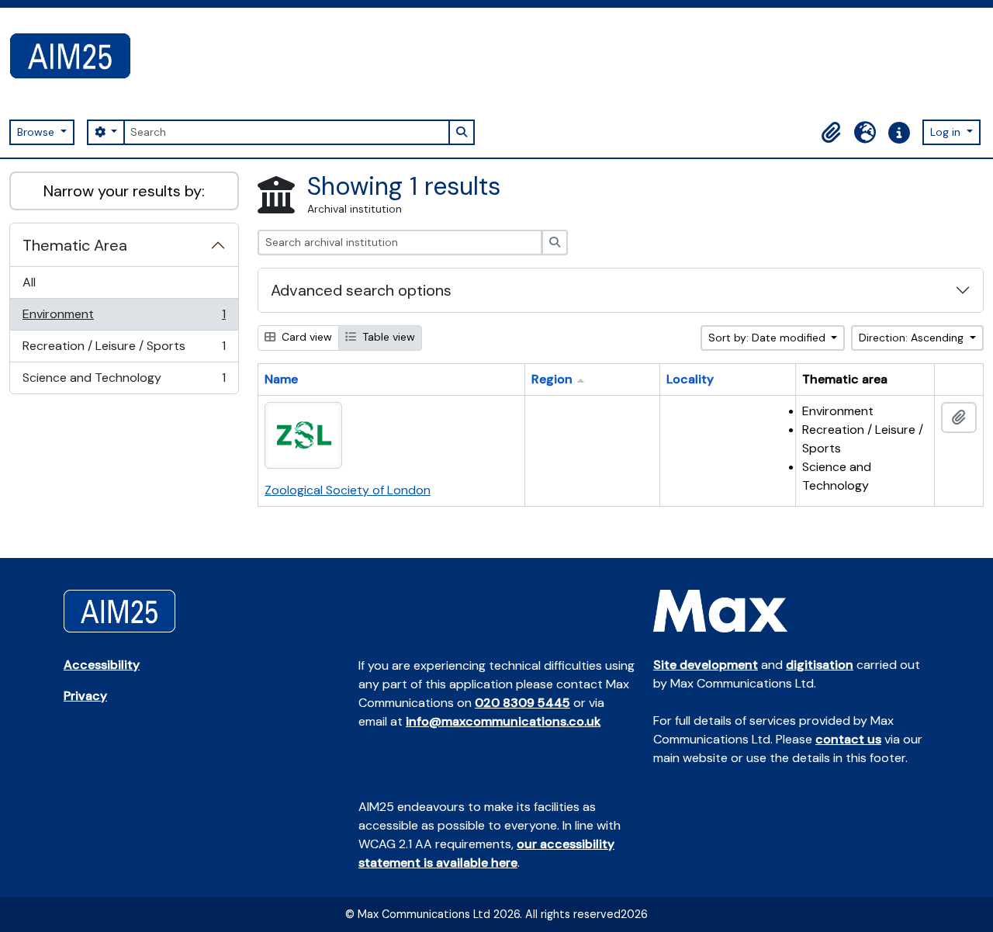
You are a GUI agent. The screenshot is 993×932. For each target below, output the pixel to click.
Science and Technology (124, 381)
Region (552, 379)
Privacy (85, 696)
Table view (387, 337)
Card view (305, 337)
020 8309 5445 (522, 703)
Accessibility (102, 665)
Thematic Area (74, 245)
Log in (947, 132)
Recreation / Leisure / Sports (124, 350)
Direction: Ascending (913, 338)
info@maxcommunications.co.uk (503, 721)
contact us (848, 739)
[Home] (76, 55)
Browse (37, 132)
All (29, 282)
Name (281, 379)
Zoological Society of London (348, 490)
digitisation (819, 665)
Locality (690, 379)
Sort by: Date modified (768, 338)
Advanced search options (361, 290)
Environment (124, 318)
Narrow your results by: (124, 191)
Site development (705, 665)
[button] (831, 133)
